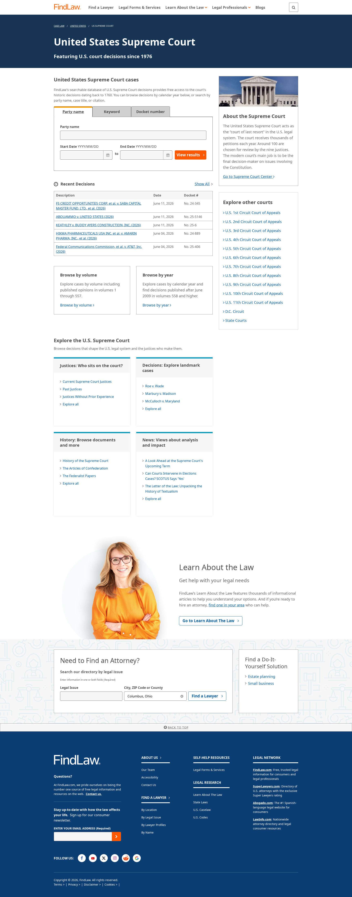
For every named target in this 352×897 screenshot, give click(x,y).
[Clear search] (182, 696)
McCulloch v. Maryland (162, 401)
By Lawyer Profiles (153, 825)
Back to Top (178, 727)
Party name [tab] (73, 111)
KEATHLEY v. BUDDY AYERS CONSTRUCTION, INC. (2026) (98, 225)
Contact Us (148, 785)
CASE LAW (59, 25)
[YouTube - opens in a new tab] (93, 858)
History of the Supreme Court (85, 460)
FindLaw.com (262, 770)
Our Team (148, 770)
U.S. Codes (200, 817)
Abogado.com (263, 803)
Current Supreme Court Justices (87, 381)
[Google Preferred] (137, 858)
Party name (69, 126)
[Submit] (116, 836)
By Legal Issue (151, 817)
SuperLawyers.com (266, 786)
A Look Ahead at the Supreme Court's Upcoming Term (174, 463)
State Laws (200, 802)
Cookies (109, 884)
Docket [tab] (150, 111)
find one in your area (226, 605)
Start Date (79, 146)
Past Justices (72, 389)
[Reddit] (126, 858)
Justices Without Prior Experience (88, 396)
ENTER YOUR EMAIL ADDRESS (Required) (82, 828)
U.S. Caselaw (202, 810)
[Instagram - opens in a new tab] (115, 858)
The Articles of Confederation (85, 468)
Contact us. (94, 794)
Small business (261, 683)
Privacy (73, 884)
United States (78, 25)
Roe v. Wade (154, 386)
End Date (138, 146)
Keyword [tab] (112, 111)
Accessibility (149, 777)
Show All (202, 183)
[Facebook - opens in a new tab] (82, 858)
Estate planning (261, 676)
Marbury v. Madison (160, 393)
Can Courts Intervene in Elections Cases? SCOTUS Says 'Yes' (170, 476)
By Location (149, 810)
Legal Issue (69, 687)
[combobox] (91, 696)
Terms (58, 884)
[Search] (293, 7)
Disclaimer (91, 884)
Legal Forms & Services (209, 770)
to (116, 153)
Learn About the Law (207, 795)
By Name (147, 832)
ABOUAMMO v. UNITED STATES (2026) (85, 216)
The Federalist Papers (79, 476)
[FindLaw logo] (69, 7)
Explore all (71, 404)
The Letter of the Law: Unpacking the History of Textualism (173, 489)
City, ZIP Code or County (143, 687)
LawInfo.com (262, 819)
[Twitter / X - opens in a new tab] (104, 858)
